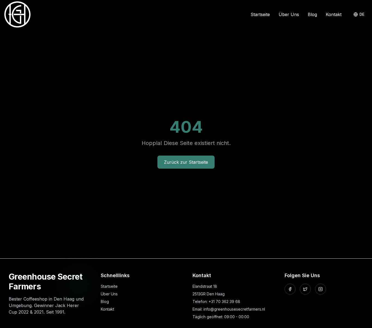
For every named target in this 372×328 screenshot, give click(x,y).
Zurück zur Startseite (186, 162)
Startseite (260, 14)
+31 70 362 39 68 (224, 301)
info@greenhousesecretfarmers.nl (234, 309)
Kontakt (333, 14)
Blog (312, 14)
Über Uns (289, 14)
